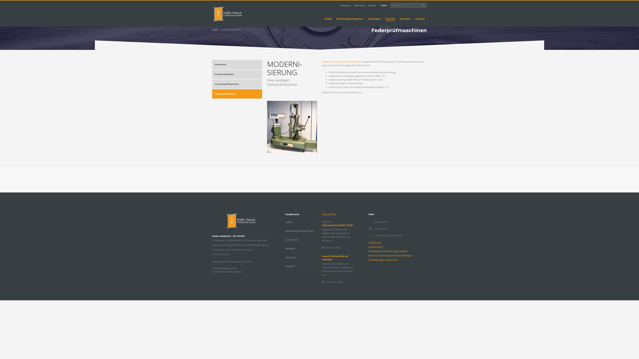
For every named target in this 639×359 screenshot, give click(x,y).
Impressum (345, 5)
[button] (388, 251)
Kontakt (372, 5)
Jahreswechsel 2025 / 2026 (337, 225)
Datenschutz (359, 5)
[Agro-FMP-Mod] (292, 126)
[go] (423, 5)
